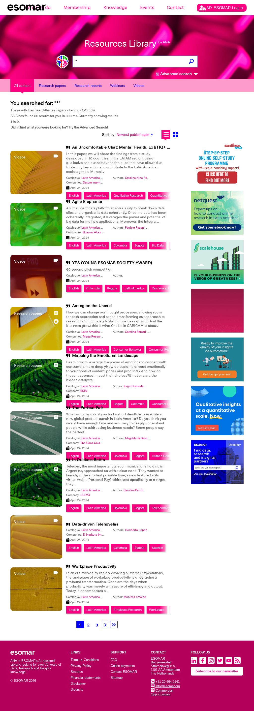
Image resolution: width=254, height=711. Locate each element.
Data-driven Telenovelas (95, 524)
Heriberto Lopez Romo (140, 530)
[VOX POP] (217, 311)
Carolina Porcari (135, 332)
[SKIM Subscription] (217, 359)
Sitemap (117, 678)
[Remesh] (217, 410)
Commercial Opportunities (162, 692)
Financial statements (86, 678)
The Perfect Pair (87, 407)
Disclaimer (78, 683)
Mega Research (93, 337)
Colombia (120, 245)
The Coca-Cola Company (96, 443)
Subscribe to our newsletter (217, 671)
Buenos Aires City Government (104, 232)
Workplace (156, 610)
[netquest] (217, 213)
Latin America (96, 245)
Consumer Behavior (127, 349)
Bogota (139, 245)
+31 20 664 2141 (167, 681)
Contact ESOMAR (124, 672)
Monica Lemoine (135, 597)
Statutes (77, 672)
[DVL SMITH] (217, 164)
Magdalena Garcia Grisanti (142, 438)
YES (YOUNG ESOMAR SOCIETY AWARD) (112, 262)
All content (22, 86)
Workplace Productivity (94, 566)
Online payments (123, 666)
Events (147, 7)
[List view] (165, 134)
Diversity (77, 689)
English (74, 245)
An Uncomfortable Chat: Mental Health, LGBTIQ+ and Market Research (140, 147)
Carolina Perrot (133, 490)
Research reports (88, 86)
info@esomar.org (167, 686)
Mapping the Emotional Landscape (105, 355)
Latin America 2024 (94, 178)
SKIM (84, 391)
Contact (175, 7)
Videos (138, 86)
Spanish (157, 548)
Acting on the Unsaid (92, 305)
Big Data (158, 245)
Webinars (117, 86)
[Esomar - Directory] (217, 462)
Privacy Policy (81, 666)
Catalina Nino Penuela (140, 178)
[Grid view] (175, 134)
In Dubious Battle (88, 459)
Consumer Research (163, 349)
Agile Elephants (87, 201)
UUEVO (85, 495)
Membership (77, 7)
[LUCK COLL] (217, 262)
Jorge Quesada (133, 386)
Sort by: (109, 134)
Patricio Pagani (135, 228)
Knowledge (115, 7)
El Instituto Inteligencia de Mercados (107, 535)
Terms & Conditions (85, 660)
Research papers (52, 86)
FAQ (114, 660)
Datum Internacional (96, 183)
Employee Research (128, 610)
